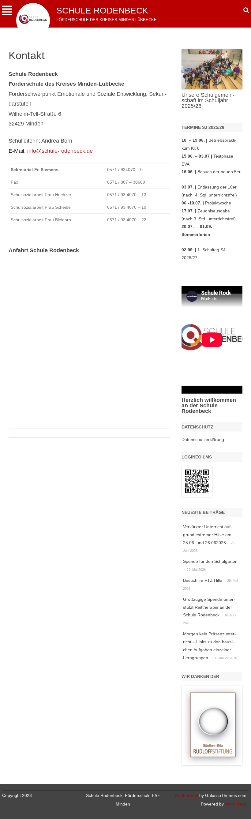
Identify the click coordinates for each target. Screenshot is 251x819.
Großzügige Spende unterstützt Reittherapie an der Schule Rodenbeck (209, 607)
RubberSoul (186, 795)
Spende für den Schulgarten (210, 561)
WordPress (235, 804)
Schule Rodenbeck (102, 10)
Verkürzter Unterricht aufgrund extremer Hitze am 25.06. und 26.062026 (207, 534)
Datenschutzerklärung (203, 439)
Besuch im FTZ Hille (202, 580)
